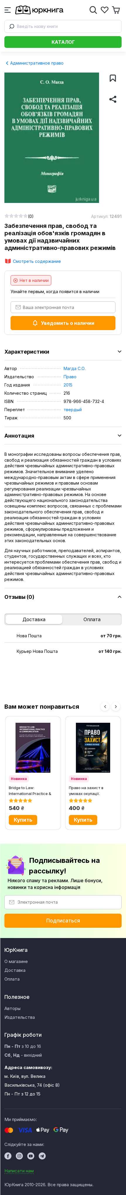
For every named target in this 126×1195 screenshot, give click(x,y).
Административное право (36, 62)
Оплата (92, 619)
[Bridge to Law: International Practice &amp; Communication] (33, 748)
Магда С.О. (75, 368)
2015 (68, 384)
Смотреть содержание (37, 261)
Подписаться (63, 921)
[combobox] (63, 26)
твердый (73, 409)
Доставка (34, 619)
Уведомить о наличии (67, 323)
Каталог (63, 42)
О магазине (16, 961)
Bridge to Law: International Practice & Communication (30, 790)
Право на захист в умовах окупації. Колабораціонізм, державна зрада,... (87, 790)
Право (70, 376)
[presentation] (105, 706)
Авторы (12, 1008)
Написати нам (19, 1171)
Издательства (19, 1017)
